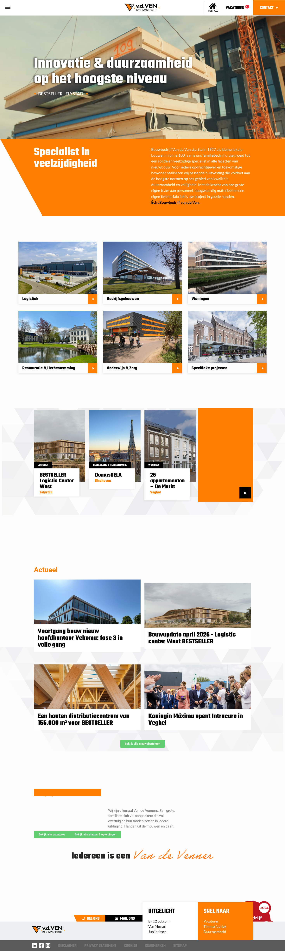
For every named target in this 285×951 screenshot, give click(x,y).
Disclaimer (67, 946)
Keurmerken (155, 946)
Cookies (130, 946)
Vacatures (235, 8)
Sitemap (180, 946)
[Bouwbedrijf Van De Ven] (34, 945)
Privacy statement (100, 946)
